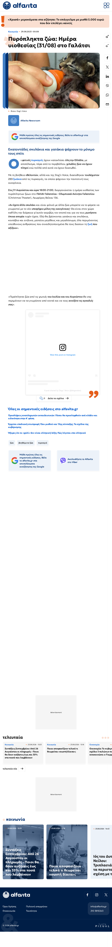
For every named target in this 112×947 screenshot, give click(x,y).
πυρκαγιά (42, 443)
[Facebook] (107, 58)
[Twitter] (107, 67)
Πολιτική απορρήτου (36, 906)
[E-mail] (107, 104)
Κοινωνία (13, 31)
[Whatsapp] (107, 95)
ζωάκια (17, 179)
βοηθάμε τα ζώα (26, 443)
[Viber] (107, 86)
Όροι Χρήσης (9, 906)
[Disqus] (56, 515)
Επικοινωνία (9, 910)
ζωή (90, 224)
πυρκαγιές (37, 160)
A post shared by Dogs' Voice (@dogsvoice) (62, 390)
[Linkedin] (107, 76)
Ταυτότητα (31, 910)
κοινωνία (15, 819)
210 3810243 (97, 910)
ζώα (12, 443)
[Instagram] (97, 895)
